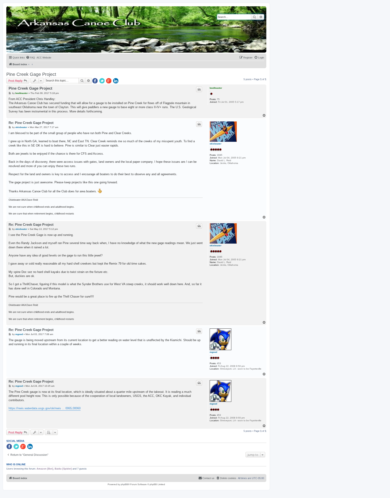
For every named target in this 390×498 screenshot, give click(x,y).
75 (218, 99)
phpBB (124, 484)
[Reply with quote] (199, 89)
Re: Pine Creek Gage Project (31, 123)
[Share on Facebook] (95, 81)
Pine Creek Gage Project (31, 74)
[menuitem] (30, 57)
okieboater (215, 143)
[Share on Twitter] (102, 81)
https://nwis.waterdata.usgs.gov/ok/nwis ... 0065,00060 (45, 408)
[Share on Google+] (109, 81)
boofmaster (216, 88)
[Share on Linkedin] (116, 81)
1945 (219, 155)
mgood (213, 352)
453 (219, 363)
